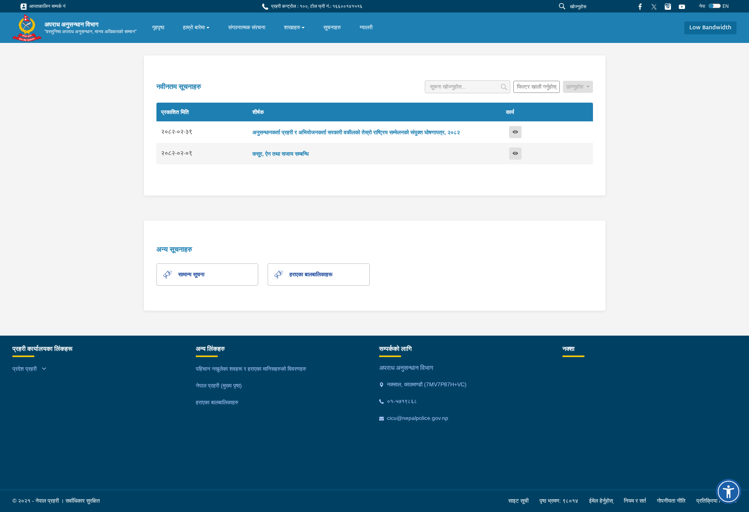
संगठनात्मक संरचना (246, 27)
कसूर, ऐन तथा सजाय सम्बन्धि (280, 154)
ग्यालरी (366, 27)
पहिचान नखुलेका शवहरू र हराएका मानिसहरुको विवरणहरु (251, 369)
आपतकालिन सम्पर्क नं (47, 6)
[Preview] (515, 132)
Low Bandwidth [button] (710, 28)
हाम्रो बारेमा (194, 27)
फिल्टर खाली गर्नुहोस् (536, 87)
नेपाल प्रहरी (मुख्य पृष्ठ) (219, 385)
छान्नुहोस (575, 87)
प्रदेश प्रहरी (24, 369)
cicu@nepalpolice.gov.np (416, 418)
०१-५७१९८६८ (401, 401)
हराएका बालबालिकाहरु (217, 402)
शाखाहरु (292, 27)
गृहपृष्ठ (158, 27)
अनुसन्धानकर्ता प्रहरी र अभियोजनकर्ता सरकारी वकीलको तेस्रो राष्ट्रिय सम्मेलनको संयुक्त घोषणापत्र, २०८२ (356, 132)
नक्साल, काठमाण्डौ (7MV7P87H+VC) (426, 384)
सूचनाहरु (332, 27)
